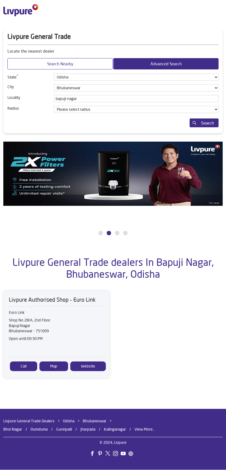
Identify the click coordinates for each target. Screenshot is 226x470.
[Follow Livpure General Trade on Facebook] (94, 454)
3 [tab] (117, 233)
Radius (13, 108)
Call (23, 366)
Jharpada (87, 429)
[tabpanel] (113, 191)
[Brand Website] (132, 454)
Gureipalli (64, 429)
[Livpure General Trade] (20, 10)
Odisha (68, 420)
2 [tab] (109, 233)
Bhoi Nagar (12, 429)
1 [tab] (100, 233)
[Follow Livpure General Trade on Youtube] (124, 454)
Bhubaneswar (94, 420)
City (10, 86)
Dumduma (39, 429)
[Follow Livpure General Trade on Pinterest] (101, 454)
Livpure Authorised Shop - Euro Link (52, 299)
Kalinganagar (115, 429)
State (12, 77)
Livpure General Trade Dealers (29, 420)
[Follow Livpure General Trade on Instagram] (117, 454)
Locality (13, 97)
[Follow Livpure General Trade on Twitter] (109, 454)
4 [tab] (125, 233)
